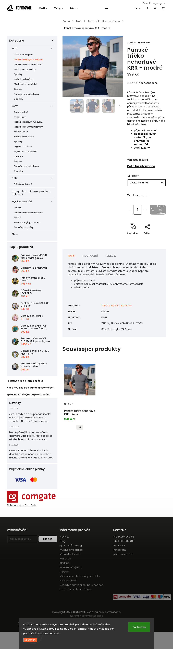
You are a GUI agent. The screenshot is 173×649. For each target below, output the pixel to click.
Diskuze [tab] (111, 255)
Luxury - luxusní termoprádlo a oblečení (31, 193)
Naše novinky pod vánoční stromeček (30, 387)
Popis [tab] (71, 255)
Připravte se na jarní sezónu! (25, 380)
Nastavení (30, 640)
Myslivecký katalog (71, 550)
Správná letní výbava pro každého (28, 394)
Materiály (65, 558)
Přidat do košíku (161, 210)
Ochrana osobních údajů (75, 589)
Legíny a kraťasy (23, 146)
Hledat (47, 539)
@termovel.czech (123, 554)
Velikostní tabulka (137, 159)
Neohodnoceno (148, 83)
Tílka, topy (20, 117)
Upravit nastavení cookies (86, 616)
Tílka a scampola (23, 54)
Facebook (119, 545)
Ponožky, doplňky (23, 227)
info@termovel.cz (123, 536)
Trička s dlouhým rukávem (28, 64)
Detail (68, 401)
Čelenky (18, 156)
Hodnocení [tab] (90, 255)
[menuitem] (45, 8)
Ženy (15, 106)
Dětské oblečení (23, 184)
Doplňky (18, 98)
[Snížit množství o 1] (129, 209)
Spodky (18, 74)
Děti (14, 178)
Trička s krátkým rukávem (28, 59)
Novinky (64, 536)
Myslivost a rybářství (25, 84)
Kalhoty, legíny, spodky (27, 222)
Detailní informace (141, 166)
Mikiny (17, 217)
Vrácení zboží (68, 580)
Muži (14, 48)
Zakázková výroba (71, 567)
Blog (62, 541)
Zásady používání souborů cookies (81, 585)
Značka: (138, 42)
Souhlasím (139, 627)
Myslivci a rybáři (22, 201)
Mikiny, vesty (21, 131)
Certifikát (65, 563)
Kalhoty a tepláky (24, 136)
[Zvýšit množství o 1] (145, 209)
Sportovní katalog (71, 545)
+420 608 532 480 (123, 541)
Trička (17, 207)
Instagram (119, 550)
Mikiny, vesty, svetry (25, 69)
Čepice (18, 89)
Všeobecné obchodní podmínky (80, 576)
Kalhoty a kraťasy (24, 79)
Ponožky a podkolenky (26, 94)
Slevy (15, 234)
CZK (135, 8)
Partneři (64, 571)
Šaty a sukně (21, 112)
